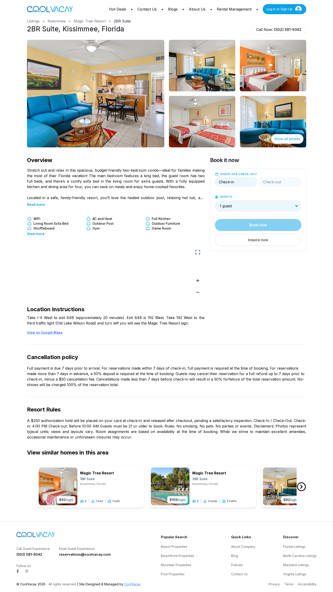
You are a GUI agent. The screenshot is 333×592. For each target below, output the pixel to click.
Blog (234, 556)
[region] (116, 272)
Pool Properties (172, 574)
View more (35, 234)
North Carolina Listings (300, 556)
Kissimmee (57, 21)
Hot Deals (117, 9)
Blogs (173, 9)
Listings (33, 21)
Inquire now (258, 240)
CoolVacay (132, 584)
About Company (243, 547)
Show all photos (287, 139)
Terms (289, 584)
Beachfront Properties (177, 556)
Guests (226, 196)
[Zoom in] (197, 280)
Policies (237, 565)
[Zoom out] (197, 292)
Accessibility (307, 584)
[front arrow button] (301, 487)
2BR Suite (122, 21)
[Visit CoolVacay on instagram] (26, 571)
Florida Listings (294, 547)
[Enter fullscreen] (197, 252)
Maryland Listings (296, 565)
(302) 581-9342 (287, 29)
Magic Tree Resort (90, 21)
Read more (36, 204)
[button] (258, 240)
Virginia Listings (294, 574)
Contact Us (147, 9)
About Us (197, 9)
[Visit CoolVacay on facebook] (17, 571)
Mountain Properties (176, 565)
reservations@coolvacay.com (85, 554)
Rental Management (234, 9)
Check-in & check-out (238, 174)
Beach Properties (174, 547)
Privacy (274, 584)
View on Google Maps (44, 332)
